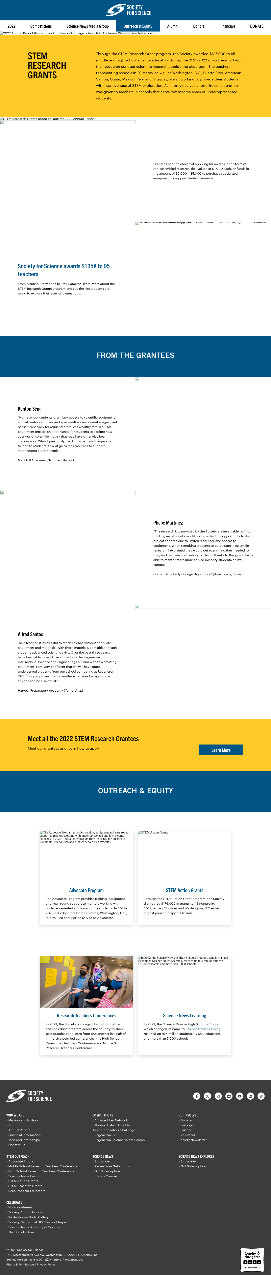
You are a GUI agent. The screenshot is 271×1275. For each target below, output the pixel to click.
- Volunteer (187, 1135)
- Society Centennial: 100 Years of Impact (37, 1222)
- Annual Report (18, 1130)
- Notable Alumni (19, 1207)
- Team (11, 1125)
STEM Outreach (18, 1156)
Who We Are (15, 1115)
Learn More (221, 750)
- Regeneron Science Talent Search (118, 1140)
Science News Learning (203, 1029)
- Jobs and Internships (23, 1140)
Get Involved (188, 1115)
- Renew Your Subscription (112, 1166)
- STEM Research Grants (24, 1186)
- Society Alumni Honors (24, 1212)
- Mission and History (22, 1120)
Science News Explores (196, 1156)
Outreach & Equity (138, 26)
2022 (11, 26)
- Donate (185, 1120)
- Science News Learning (24, 1176)
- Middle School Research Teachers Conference (41, 1166)
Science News (102, 1156)
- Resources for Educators (25, 1191)
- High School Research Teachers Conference (40, 1171)
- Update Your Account (109, 1176)
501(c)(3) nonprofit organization (60, 1259)
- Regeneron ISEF (105, 1135)
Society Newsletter (193, 1140)
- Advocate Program (21, 1161)
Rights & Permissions (20, 1264)
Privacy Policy (46, 1264)
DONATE (256, 26)
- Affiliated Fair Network (110, 1120)
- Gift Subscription (106, 1171)
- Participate (188, 1125)
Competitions (41, 26)
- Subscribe (101, 1161)
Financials (227, 26)
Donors (199, 26)
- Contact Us (15, 1145)
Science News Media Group (87, 26)
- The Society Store (20, 1232)
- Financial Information (23, 1135)
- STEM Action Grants (22, 1181)
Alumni (172, 26)
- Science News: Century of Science (33, 1227)
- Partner (185, 1130)
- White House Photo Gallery (27, 1217)
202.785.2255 (88, 1254)
